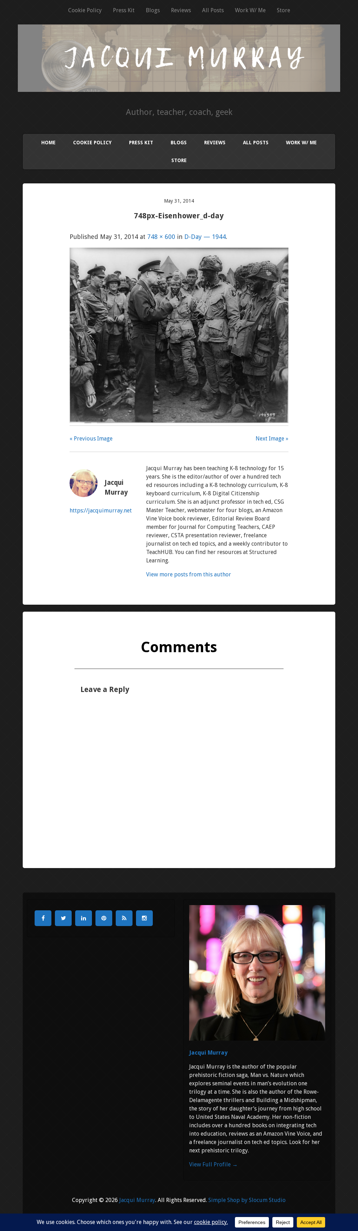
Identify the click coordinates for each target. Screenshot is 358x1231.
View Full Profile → (213, 1164)
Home (48, 142)
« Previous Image (91, 438)
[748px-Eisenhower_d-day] (179, 420)
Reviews (181, 10)
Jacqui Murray (208, 1052)
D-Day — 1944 (205, 236)
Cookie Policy (85, 10)
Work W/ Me (250, 10)
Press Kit (124, 10)
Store (283, 10)
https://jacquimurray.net (101, 510)
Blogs (153, 10)
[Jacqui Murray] (179, 82)
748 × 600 (161, 236)
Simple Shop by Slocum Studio (247, 1200)
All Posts (213, 10)
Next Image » (272, 438)
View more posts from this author (188, 574)
